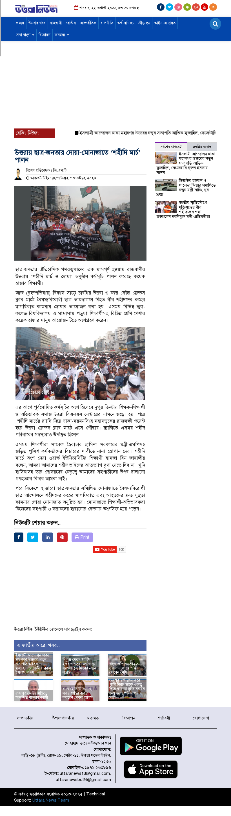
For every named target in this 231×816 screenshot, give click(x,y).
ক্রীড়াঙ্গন (144, 23)
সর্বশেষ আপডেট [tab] (170, 147)
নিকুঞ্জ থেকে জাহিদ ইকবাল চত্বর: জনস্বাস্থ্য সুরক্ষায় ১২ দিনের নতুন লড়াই (79, 666)
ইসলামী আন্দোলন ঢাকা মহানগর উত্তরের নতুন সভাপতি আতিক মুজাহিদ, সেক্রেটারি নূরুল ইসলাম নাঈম (33, 664)
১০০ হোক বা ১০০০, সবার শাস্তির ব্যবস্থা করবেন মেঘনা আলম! (78, 693)
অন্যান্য (60, 34)
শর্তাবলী (164, 718)
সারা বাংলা (24, 34)
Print (84, 537)
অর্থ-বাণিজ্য (125, 23)
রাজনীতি (107, 23)
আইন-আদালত (165, 23)
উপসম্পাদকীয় (63, 718)
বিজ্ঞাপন (129, 718)
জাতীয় (71, 23)
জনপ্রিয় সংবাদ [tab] (202, 147)
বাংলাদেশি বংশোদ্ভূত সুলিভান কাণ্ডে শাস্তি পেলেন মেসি (123, 668)
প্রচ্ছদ (20, 23)
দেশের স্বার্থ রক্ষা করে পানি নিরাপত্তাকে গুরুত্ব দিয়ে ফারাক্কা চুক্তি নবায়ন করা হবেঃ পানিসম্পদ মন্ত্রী (127, 689)
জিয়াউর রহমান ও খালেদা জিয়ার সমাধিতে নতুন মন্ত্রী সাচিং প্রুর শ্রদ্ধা (186, 187)
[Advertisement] (115, 86)
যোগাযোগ (201, 718)
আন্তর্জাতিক (88, 23)
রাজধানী (56, 23)
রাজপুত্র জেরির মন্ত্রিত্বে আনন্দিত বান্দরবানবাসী (31, 695)
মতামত (93, 718)
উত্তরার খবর (37, 23)
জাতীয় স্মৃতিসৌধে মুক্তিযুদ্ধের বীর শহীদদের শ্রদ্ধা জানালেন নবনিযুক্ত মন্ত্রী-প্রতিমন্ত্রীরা (183, 209)
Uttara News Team (50, 800)
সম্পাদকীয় (25, 718)
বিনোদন (44, 34)
